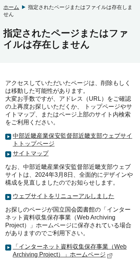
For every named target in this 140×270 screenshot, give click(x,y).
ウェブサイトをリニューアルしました (63, 196)
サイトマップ (31, 153)
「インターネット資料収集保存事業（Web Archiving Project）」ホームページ (70, 250)
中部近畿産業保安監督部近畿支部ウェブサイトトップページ (72, 140)
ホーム (11, 7)
